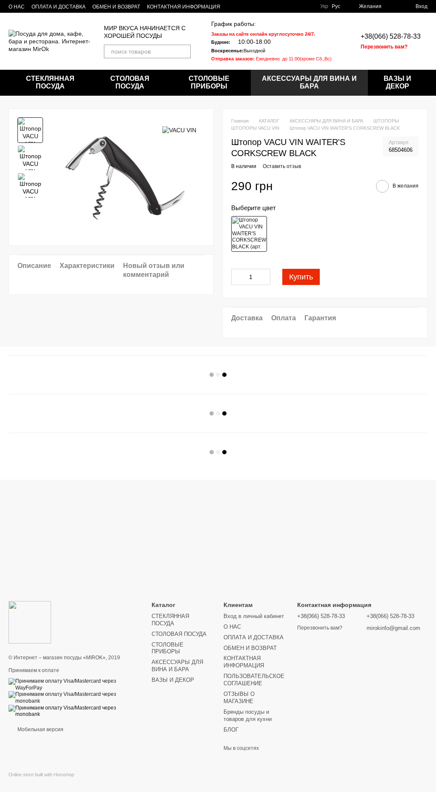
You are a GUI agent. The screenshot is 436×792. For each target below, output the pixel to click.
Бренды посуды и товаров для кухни (248, 715)
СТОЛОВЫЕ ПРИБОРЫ (209, 82)
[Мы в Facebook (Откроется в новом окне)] (306, 6)
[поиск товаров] (184, 51)
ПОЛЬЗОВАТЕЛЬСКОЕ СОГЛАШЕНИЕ (254, 680)
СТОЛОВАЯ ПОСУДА (129, 82)
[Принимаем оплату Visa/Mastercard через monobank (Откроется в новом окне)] (74, 698)
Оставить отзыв (282, 166)
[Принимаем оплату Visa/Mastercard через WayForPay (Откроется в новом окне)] (74, 684)
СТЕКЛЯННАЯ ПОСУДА (50, 82)
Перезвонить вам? (384, 47)
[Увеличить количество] (264, 277)
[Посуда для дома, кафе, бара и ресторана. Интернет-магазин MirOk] (30, 622)
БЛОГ (231, 729)
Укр (324, 6)
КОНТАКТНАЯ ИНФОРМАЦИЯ (183, 7)
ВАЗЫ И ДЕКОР (397, 82)
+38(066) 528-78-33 (391, 36)
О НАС (17, 7)
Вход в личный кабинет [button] (254, 616)
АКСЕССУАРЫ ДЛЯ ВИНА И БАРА (309, 82)
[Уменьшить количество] (238, 277)
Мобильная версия (39, 729)
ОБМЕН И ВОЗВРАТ (116, 7)
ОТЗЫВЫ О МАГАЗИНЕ (239, 697)
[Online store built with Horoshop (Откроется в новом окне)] (41, 782)
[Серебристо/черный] (249, 234)
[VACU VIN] (179, 130)
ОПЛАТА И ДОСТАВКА (59, 7)
